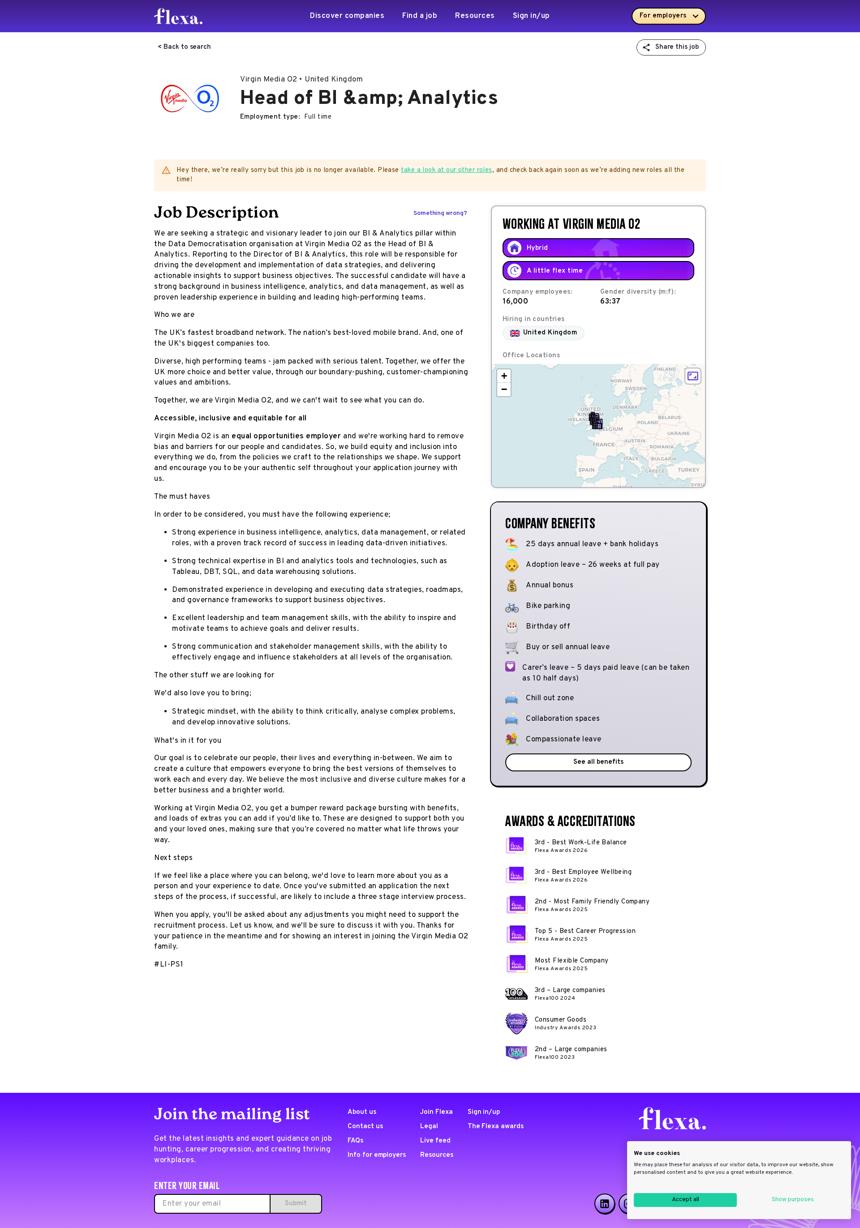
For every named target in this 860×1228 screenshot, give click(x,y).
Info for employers (377, 1155)
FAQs (355, 1141)
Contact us (365, 1126)
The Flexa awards (496, 1126)
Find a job (419, 16)
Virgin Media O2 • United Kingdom (301, 80)
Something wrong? (440, 213)
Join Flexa (436, 1112)
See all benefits (598, 762)
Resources (475, 16)
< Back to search (184, 47)
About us (362, 1112)
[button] (597, 425)
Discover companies (347, 16)
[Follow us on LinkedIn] (604, 1204)
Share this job (677, 47)
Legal (429, 1126)
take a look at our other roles (446, 170)
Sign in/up (531, 16)
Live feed (435, 1141)
